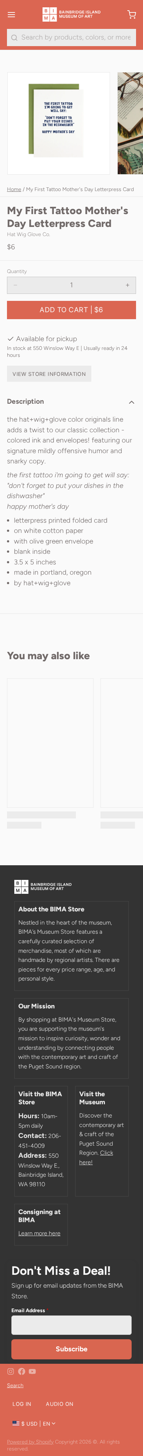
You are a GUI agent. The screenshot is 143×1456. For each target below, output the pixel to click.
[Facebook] (21, 1371)
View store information (49, 374)
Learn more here (39, 1233)
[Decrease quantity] (15, 285)
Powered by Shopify (30, 1441)
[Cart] (128, 14)
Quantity (17, 271)
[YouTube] (32, 1371)
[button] (71, 310)
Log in (21, 1404)
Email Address (30, 1310)
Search (15, 1385)
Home (14, 189)
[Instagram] (10, 1371)
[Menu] (15, 14)
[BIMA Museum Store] (71, 15)
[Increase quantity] (128, 285)
